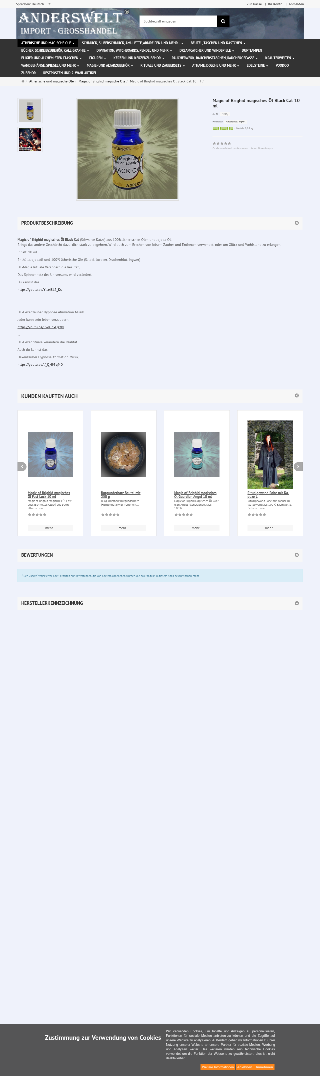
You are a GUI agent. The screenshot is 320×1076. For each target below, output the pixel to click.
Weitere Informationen (218, 1067)
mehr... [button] (50, 528)
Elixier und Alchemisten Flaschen (50, 58)
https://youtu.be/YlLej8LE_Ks (40, 289)
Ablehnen (244, 1067)
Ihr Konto (275, 4)
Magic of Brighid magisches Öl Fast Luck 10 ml (49, 495)
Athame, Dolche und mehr (214, 65)
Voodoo (282, 65)
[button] (160, 396)
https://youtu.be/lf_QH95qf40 (40, 364)
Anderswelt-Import (235, 121)
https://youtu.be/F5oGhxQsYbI (41, 327)
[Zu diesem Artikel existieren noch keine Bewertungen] (37, 515)
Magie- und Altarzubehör (108, 65)
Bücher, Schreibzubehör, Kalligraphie (53, 50)
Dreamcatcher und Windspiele (206, 50)
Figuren (96, 58)
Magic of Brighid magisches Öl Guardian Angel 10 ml (195, 495)
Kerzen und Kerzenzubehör (138, 58)
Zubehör (28, 73)
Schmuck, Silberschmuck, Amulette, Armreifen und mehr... (131, 43)
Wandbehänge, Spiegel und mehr (49, 65)
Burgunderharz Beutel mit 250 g (120, 495)
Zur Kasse (254, 4)
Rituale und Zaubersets (161, 65)
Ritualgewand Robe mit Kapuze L (268, 495)
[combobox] (34, 4)
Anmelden (296, 4)
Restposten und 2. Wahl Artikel (70, 73)
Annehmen (264, 1067)
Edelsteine (256, 65)
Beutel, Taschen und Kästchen (217, 43)
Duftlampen (252, 50)
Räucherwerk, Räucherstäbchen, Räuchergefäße (213, 58)
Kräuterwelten (278, 58)
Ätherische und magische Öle (46, 43)
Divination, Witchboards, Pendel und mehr (133, 50)
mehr (196, 576)
